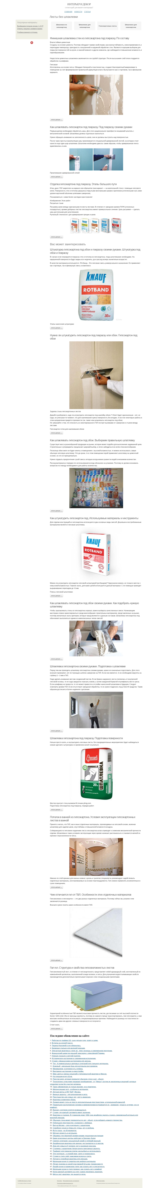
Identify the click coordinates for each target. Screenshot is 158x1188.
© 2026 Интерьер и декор (24, 1180)
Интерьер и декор (79, 4)
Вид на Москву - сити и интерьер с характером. (71, 1125)
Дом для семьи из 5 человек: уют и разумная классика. (74, 1146)
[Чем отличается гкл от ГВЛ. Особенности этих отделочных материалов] (96, 932)
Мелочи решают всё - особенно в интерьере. (70, 1089)
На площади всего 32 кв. (62, 1076)
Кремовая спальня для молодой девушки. (68, 1048)
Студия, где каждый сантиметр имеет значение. (72, 1112)
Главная (68, 11)
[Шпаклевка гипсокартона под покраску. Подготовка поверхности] (96, 774)
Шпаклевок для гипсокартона (131, 25)
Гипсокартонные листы (108, 26)
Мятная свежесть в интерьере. (65, 1133)
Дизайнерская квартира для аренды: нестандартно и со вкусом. (78, 1143)
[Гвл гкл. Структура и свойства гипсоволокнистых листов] (96, 995)
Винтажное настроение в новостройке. (68, 1071)
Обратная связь (100, 1180)
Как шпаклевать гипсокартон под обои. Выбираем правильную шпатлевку (92, 440)
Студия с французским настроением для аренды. (71, 1061)
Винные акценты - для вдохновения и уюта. (70, 1094)
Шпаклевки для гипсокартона (85, 25)
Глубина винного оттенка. (27, 32)
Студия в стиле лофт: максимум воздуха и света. (72, 1156)
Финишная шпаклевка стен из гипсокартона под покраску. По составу (89, 38)
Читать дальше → (56, 119)
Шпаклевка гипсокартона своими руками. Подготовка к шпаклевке (88, 666)
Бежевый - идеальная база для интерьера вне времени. (75, 1066)
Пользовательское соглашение (71, 1180)
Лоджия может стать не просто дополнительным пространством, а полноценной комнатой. (89, 1102)
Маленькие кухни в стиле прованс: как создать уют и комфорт (77, 1169)
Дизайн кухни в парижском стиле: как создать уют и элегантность (79, 1166)
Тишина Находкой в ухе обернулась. (66, 1045)
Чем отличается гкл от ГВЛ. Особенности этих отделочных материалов (90, 894)
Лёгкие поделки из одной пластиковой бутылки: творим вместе (78, 1164)
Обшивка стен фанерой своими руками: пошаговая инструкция (78, 1135)
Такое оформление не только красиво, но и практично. (74, 1086)
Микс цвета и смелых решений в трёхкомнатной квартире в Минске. (80, 1074)
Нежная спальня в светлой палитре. (66, 1056)
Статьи (87, 11)
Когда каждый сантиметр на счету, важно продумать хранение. (78, 1171)
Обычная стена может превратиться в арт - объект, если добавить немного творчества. (88, 1120)
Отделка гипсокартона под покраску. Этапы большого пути (83, 184)
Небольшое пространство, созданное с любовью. (72, 1122)
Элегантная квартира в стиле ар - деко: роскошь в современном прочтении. (82, 1050)
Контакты (59, 1180)
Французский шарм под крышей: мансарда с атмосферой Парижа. (78, 1053)
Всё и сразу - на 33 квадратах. (65, 1130)
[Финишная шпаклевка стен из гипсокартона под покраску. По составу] (96, 95)
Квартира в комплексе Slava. (64, 1099)
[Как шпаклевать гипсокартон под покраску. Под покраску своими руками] (96, 159)
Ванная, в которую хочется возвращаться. (69, 1110)
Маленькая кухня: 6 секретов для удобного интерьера (74, 1161)
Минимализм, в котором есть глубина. (68, 1068)
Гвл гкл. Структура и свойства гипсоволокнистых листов (82, 967)
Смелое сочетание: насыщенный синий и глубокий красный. (77, 1141)
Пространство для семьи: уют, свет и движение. (72, 1097)
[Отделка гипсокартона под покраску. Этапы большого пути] (96, 225)
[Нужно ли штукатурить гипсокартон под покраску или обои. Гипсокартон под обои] (96, 375)
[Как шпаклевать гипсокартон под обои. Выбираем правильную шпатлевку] (96, 488)
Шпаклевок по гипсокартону (61, 25)
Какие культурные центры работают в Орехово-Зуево (74, 1138)
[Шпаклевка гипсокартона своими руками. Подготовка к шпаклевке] (96, 710)
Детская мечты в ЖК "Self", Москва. (67, 1092)
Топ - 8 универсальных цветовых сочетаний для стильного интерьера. (81, 1063)
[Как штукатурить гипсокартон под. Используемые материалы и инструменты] (96, 554)
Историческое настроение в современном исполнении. (74, 1058)
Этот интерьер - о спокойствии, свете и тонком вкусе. (74, 1153)
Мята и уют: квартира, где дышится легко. (69, 1174)
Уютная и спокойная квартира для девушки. (70, 1159)
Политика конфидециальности (65, 1183)
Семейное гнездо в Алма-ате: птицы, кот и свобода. (73, 1128)
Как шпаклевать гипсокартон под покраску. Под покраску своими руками (91, 127)
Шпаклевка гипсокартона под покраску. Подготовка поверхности (86, 738)
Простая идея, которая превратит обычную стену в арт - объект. (78, 1079)
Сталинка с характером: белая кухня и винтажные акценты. (76, 1148)
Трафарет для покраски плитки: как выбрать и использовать (77, 1151)
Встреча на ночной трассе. (62, 1043)
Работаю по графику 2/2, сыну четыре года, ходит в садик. (75, 1040)
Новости (78, 11)
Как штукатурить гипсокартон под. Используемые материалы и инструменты (94, 518)
